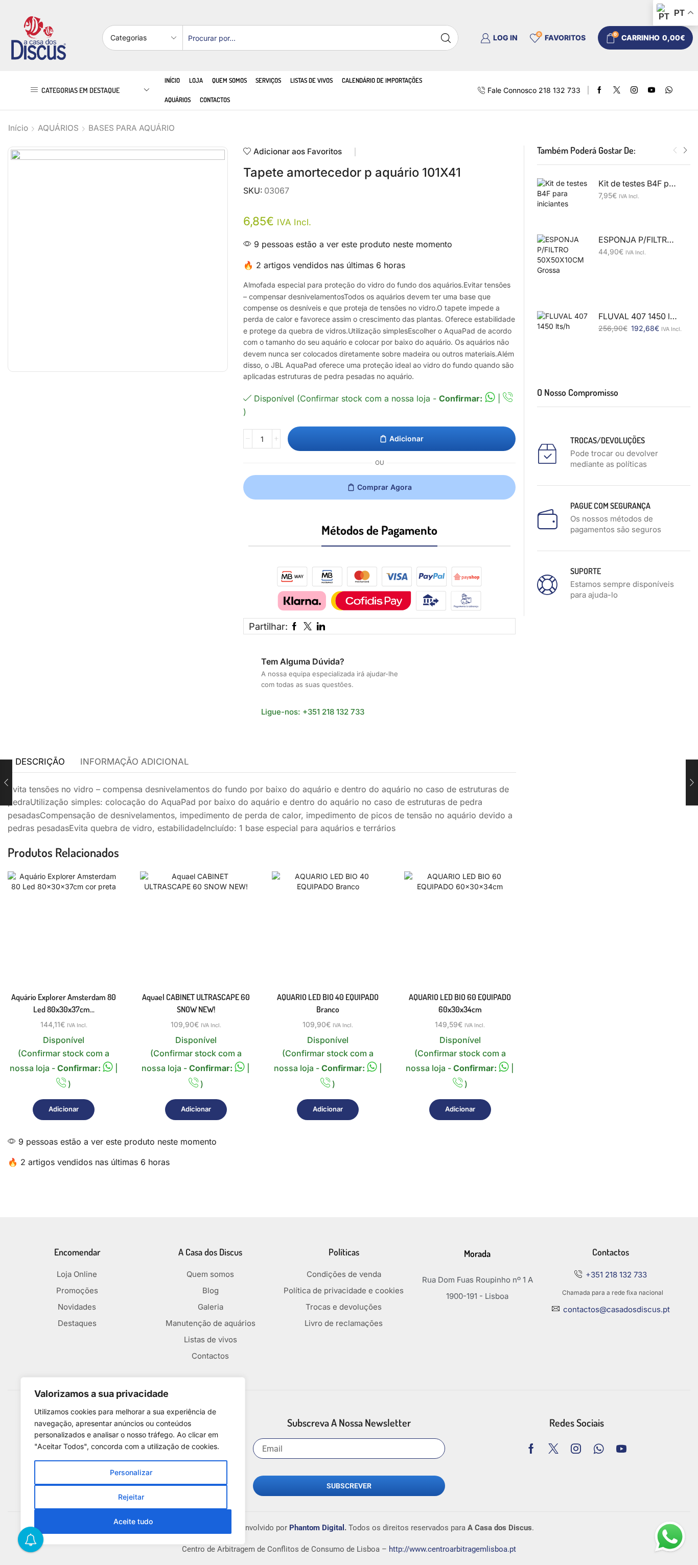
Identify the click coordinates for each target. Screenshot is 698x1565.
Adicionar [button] (100, 939)
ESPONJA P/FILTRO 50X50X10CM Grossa (638, 240)
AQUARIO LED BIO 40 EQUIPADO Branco (328, 1003)
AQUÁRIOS (58, 128)
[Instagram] (634, 90)
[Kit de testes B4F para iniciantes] (562, 203)
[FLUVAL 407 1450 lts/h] (562, 336)
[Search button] (445, 38)
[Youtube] (651, 90)
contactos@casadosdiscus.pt (616, 1309)
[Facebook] (599, 90)
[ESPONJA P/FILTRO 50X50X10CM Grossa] (562, 260)
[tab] (40, 762)
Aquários (178, 100)
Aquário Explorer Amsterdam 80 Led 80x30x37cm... (63, 1003)
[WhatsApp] (668, 90)
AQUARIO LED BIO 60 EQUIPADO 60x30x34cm (460, 1003)
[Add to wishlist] (100, 962)
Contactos (215, 100)
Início (172, 80)
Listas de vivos (311, 80)
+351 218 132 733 (333, 712)
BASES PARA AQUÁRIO (131, 128)
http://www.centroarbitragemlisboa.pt (452, 1549)
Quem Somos (229, 80)
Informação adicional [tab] (134, 761)
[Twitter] (616, 90)
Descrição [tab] (40, 761)
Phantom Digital (316, 1527)
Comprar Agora (384, 487)
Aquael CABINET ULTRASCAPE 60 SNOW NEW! (196, 1003)
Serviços (268, 80)
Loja (196, 80)
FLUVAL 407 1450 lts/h (638, 316)
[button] (675, 151)
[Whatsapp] (598, 1448)
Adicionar (406, 438)
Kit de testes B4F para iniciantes (638, 183)
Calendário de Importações (382, 80)
